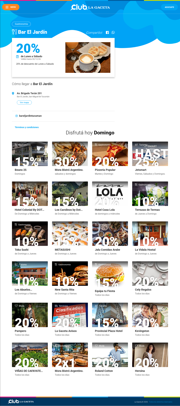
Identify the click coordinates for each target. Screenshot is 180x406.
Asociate (169, 7)
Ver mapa (24, 102)
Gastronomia (21, 24)
